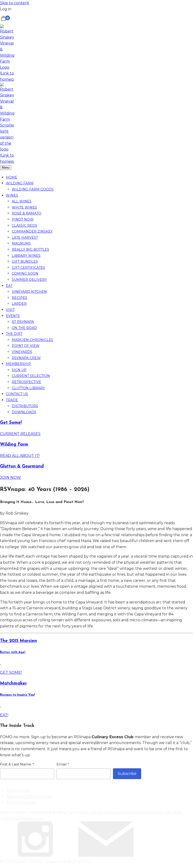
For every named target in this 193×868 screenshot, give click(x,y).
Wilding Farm (20, 183)
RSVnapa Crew (26, 358)
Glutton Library (28, 388)
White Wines (24, 207)
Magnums (21, 243)
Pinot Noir (22, 219)
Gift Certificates (28, 268)
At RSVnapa (23, 322)
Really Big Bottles (30, 249)
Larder (19, 303)
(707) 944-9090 (168, 812)
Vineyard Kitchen (29, 291)
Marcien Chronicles (32, 340)
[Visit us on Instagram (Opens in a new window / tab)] (35, 855)
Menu (5, 167)
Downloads (24, 412)
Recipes (19, 298)
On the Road (24, 328)
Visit (10, 310)
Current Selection (31, 376)
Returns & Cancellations (28, 796)
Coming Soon (25, 273)
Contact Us (17, 394)
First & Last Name (15, 764)
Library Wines (26, 256)
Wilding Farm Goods (33, 189)
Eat (9, 286)
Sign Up (19, 370)
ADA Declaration (21, 802)
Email (61, 764)
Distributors (25, 406)
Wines (12, 195)
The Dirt (14, 334)
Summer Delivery (29, 279)
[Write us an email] (106, 855)
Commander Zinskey (32, 231)
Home (11, 177)
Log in (5, 9)
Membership (18, 364)
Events (13, 316)
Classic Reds (24, 225)
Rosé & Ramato (26, 213)
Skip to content (14, 3)
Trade (12, 400)
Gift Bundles (25, 261)
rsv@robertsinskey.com (22, 818)
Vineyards (22, 352)
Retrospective (26, 382)
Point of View (26, 346)
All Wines (22, 201)
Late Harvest (25, 237)
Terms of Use (18, 790)
